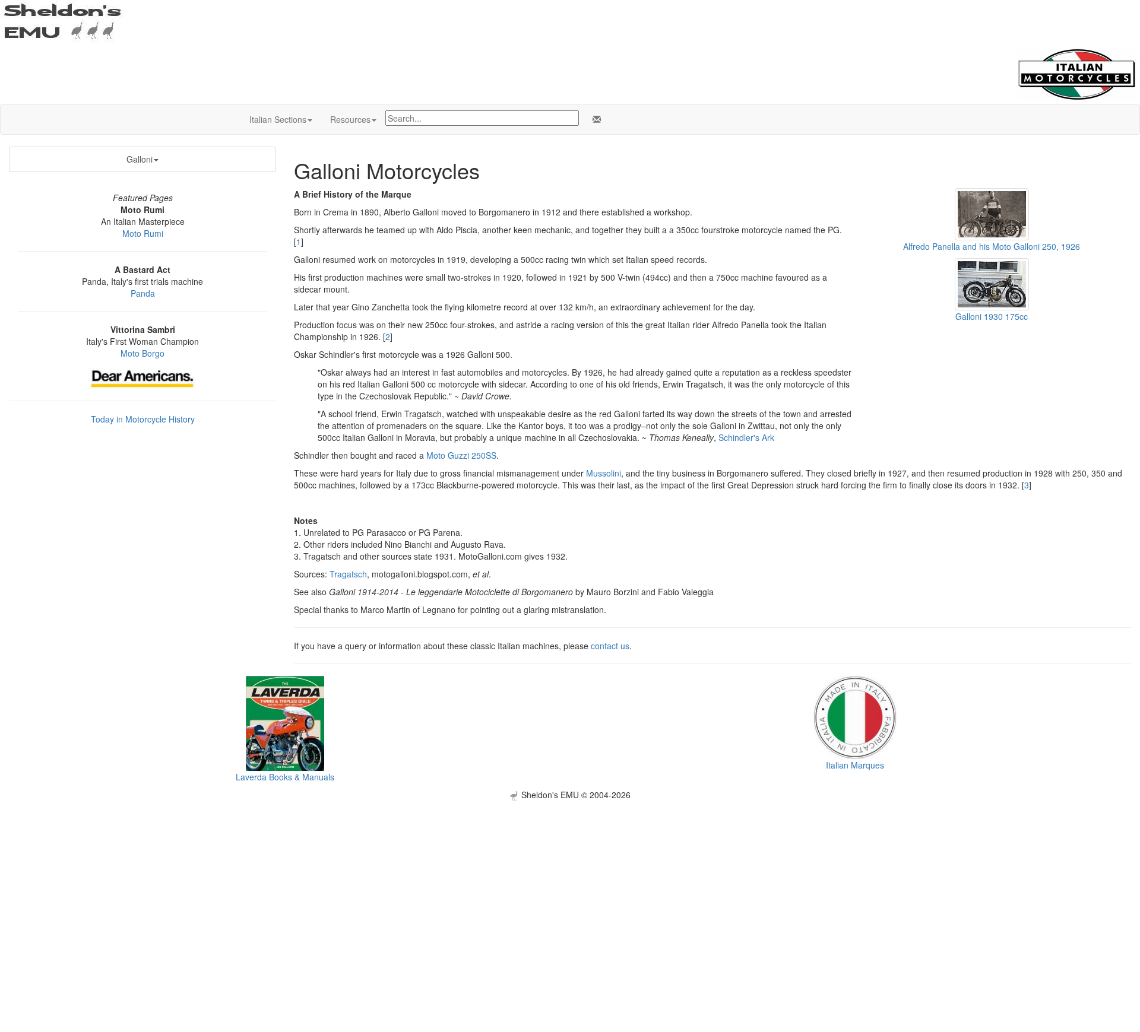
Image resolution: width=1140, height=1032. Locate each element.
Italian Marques (855, 765)
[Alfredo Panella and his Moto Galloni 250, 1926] (992, 212)
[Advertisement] (570, 884)
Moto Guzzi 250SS (461, 455)
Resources (350, 119)
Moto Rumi (142, 233)
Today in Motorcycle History (143, 419)
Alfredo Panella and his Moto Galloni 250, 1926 (991, 246)
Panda (143, 293)
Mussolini (603, 473)
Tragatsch (348, 574)
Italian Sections (277, 119)
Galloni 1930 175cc (991, 316)
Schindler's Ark (746, 437)
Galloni (139, 159)
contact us (610, 646)
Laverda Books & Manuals (285, 777)
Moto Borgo (142, 353)
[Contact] (594, 119)
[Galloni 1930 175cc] (992, 283)
